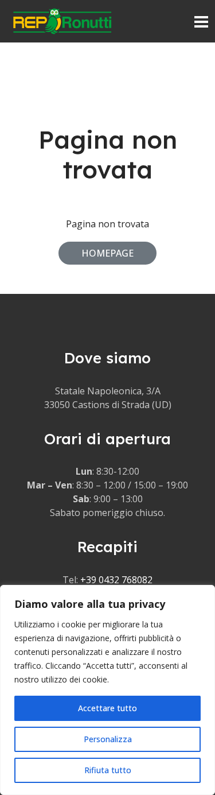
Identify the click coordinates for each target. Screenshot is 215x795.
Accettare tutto (107, 708)
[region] (107, 690)
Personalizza (108, 739)
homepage (107, 253)
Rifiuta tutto (107, 770)
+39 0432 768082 (116, 579)
